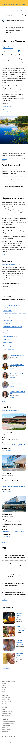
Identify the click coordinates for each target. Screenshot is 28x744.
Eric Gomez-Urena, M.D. (17, 355)
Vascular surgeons (8, 349)
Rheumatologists (8, 346)
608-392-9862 (6, 450)
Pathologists (6, 339)
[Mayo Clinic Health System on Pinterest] (14, 736)
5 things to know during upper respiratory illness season (20, 617)
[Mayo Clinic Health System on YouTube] (11, 736)
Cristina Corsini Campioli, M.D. (17, 392)
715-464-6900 (6, 491)
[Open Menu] (25, 15)
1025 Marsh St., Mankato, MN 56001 (13, 531)
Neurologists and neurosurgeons (12, 326)
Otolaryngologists (8, 336)
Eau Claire (12, 377)
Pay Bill (13, 10)
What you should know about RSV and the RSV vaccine (20, 644)
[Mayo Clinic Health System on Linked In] (7, 736)
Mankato (12, 359)
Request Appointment (21, 10)
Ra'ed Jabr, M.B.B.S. (16, 383)
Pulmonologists (7, 342)
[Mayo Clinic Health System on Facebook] (3, 737)
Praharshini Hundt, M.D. (17, 374)
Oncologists (6, 330)
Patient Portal (7, 10)
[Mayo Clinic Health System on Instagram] (5, 737)
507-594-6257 (6, 536)
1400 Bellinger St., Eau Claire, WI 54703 (13, 486)
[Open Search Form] (22, 15)
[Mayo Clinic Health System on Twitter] (9, 737)
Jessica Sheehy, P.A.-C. (17, 364)
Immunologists (7, 320)
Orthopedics (6, 333)
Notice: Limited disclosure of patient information (13, 4)
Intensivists (6, 323)
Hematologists (7, 317)
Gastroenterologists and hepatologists (14, 314)
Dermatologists (7, 310)
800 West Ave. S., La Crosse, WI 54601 (13, 445)
